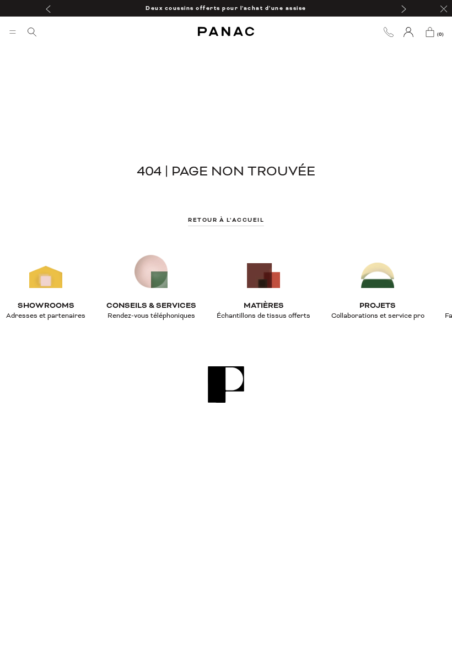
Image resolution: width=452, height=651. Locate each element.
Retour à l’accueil (226, 219)
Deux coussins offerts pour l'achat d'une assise (226, 8)
